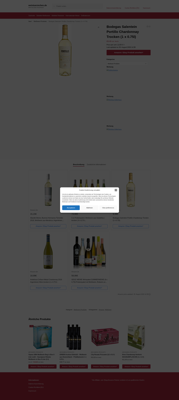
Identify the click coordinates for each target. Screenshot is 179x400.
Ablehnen (89, 208)
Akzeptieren (71, 208)
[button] (116, 190)
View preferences (108, 208)
